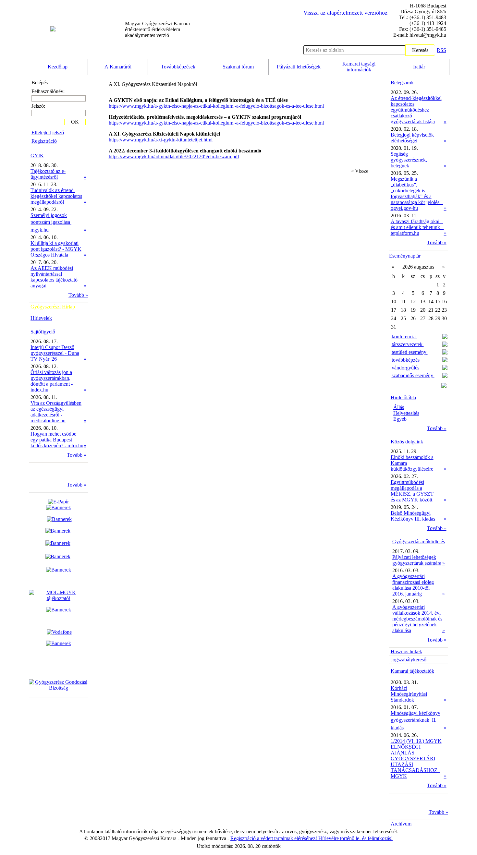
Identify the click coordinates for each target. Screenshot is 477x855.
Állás (398, 407)
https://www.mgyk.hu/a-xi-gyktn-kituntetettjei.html (161, 139)
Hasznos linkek (406, 651)
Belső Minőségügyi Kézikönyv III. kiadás (413, 516)
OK (75, 122)
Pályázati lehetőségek (299, 66)
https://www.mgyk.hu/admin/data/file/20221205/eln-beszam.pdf (174, 156)
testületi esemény (410, 352)
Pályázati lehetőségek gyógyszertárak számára (416, 560)
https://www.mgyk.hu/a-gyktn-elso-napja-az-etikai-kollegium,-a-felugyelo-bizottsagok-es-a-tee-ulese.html (216, 106)
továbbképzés (406, 360)
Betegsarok (402, 82)
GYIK (37, 155)
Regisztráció (44, 141)
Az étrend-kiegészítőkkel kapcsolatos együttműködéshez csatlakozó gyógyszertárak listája (416, 109)
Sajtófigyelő (43, 331)
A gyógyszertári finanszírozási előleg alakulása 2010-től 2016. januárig (413, 584)
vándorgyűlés (406, 367)
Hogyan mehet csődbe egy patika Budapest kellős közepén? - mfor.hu (57, 439)
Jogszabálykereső (408, 659)
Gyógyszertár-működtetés (418, 541)
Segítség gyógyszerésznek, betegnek (409, 159)
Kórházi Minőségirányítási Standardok (409, 694)
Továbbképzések (178, 66)
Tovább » (78, 295)
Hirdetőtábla (403, 397)
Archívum (401, 823)
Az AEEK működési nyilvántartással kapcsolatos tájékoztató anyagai (54, 276)
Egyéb (400, 419)
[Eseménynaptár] (443, 386)
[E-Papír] (58, 504)
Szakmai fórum (238, 66)
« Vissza (359, 171)
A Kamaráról (117, 66)
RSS (441, 50)
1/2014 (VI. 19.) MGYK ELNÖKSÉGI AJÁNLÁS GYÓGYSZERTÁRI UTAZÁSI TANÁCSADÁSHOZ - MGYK (416, 758)
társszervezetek (408, 344)
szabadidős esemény (413, 375)
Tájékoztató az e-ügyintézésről (48, 174)
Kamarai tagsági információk (358, 66)
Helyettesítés (406, 413)
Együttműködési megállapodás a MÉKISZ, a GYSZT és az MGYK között (412, 490)
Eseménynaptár (405, 256)
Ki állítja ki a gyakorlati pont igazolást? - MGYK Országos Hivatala (56, 249)
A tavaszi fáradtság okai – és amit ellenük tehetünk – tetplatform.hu (417, 227)
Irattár (419, 66)
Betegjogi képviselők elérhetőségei (412, 137)
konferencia (404, 336)
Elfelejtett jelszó (47, 132)
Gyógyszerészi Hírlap (53, 306)
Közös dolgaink (407, 441)
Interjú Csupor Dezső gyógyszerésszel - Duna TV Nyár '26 (55, 353)
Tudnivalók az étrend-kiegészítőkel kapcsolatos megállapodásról (56, 196)
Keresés (420, 50)
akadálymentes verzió (157, 29)
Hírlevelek (41, 318)
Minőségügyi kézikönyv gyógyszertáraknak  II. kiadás (415, 720)
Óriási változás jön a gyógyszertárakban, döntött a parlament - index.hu (52, 380)
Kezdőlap (57, 66)
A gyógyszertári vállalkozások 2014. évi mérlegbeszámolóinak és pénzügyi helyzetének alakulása (417, 618)
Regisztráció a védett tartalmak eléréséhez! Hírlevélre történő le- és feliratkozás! (311, 838)
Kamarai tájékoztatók (412, 671)
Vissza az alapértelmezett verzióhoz (345, 12)
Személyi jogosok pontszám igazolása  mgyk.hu (51, 222)
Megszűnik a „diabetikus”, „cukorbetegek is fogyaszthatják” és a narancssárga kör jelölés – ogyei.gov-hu (417, 193)
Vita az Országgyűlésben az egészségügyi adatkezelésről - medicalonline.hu (56, 411)
